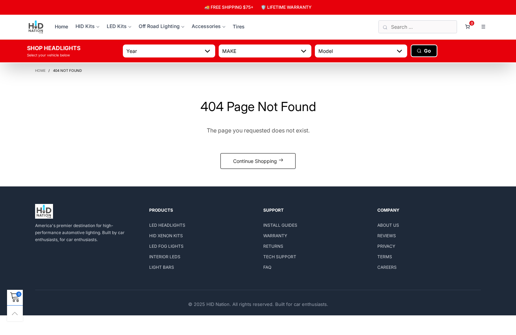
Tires (239, 26)
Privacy (386, 246)
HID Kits (85, 26)
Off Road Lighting (159, 26)
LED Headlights (167, 225)
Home (61, 26)
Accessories (206, 26)
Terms (384, 256)
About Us (388, 225)
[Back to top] (15, 313)
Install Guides (280, 225)
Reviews (386, 235)
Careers (387, 267)
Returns (273, 246)
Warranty (275, 235)
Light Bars (161, 267)
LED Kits (117, 26)
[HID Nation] (36, 27)
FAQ (267, 267)
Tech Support (279, 256)
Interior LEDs (164, 256)
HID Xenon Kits (166, 235)
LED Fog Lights (166, 246)
